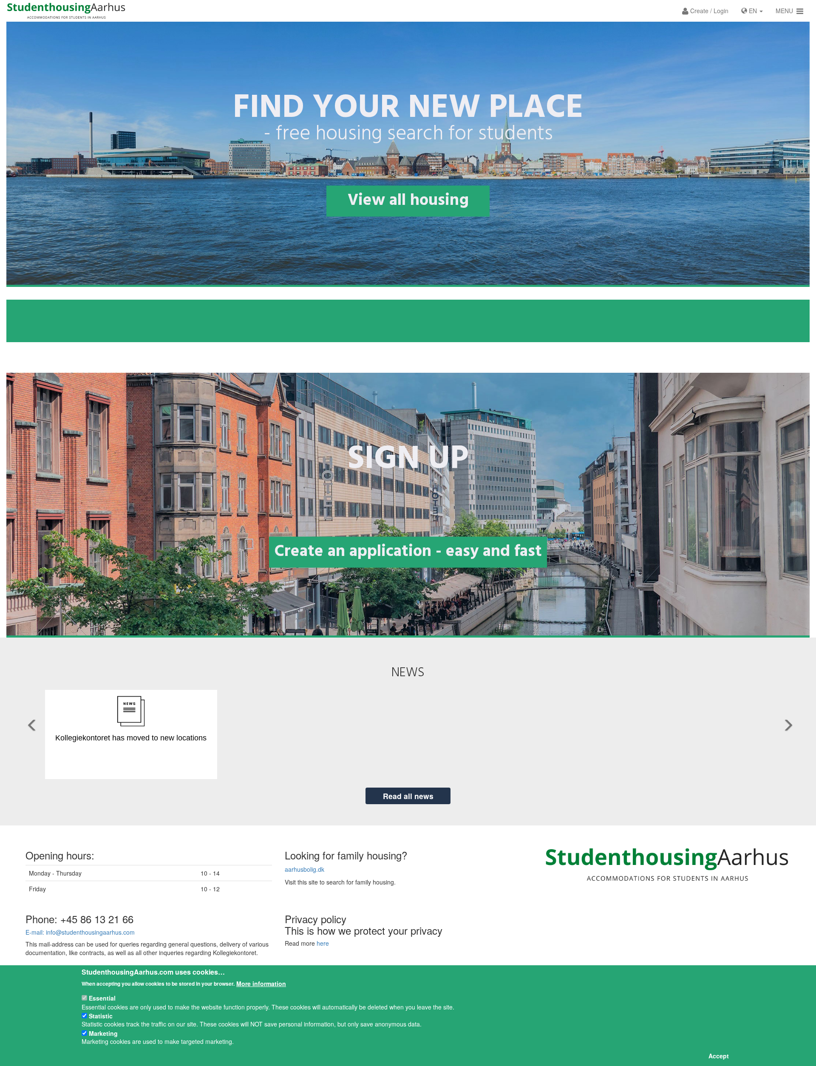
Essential (102, 998)
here (323, 943)
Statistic (101, 1015)
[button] (705, 10)
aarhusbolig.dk (304, 869)
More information (261, 983)
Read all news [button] (408, 796)
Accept (718, 1056)
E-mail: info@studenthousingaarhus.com (80, 932)
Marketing (103, 1033)
